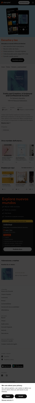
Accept (21, 396)
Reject (8, 396)
